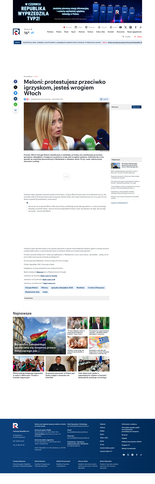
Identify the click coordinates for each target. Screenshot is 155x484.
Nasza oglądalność (134, 32)
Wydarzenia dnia (32, 292)
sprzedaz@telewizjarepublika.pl (78, 426)
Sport (73, 32)
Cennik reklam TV (106, 451)
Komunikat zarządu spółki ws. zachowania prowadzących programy (130, 429)
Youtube (120, 27)
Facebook (135, 27)
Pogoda (104, 27)
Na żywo (69, 27)
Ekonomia (120, 32)
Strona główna (28, 76)
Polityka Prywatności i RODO (131, 442)
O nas (102, 444)
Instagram (130, 27)
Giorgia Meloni (31, 287)
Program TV (126, 445)
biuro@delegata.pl (73, 446)
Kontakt (111, 32)
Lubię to (105, 99)
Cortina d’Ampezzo (96, 287)
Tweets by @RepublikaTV (119, 203)
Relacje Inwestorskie (129, 448)
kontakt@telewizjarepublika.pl (77, 432)
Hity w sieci (136, 107)
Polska (58, 32)
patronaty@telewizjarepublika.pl (78, 438)
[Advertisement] (77, 60)
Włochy (44, 287)
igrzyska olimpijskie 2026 (62, 287)
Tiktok (140, 27)
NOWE (17, 42)
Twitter (125, 27)
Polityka (50, 32)
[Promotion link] (77, 11)
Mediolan (80, 287)
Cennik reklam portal (107, 448)
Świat (66, 32)
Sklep (80, 27)
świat (45, 292)
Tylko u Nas (100, 32)
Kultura (90, 32)
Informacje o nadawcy (129, 424)
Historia (82, 32)
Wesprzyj (92, 27)
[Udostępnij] (15, 81)
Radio (115, 27)
